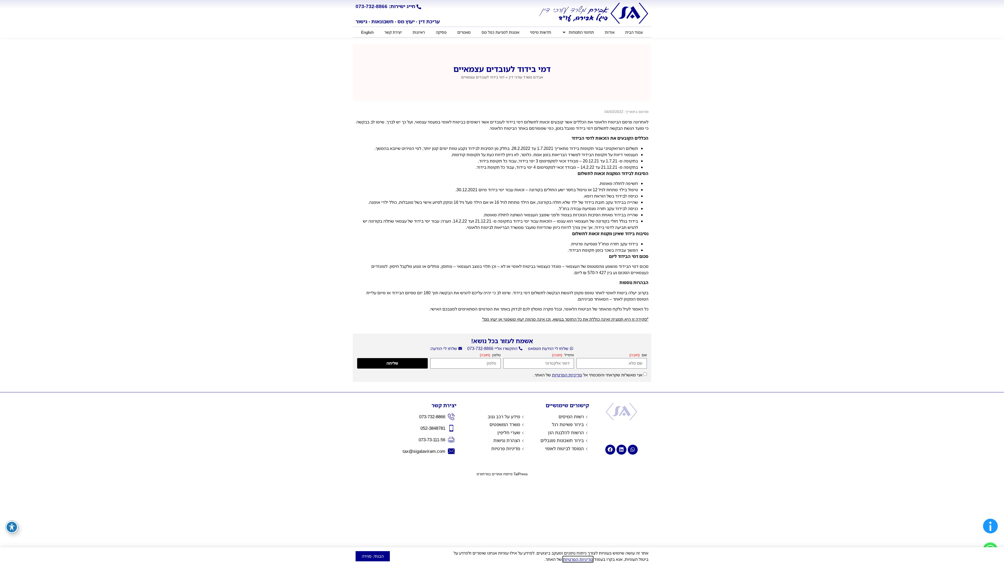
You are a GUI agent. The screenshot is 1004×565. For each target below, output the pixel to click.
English (367, 32)
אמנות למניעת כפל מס (500, 32)
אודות (609, 32)
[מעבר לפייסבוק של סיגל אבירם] (610, 450)
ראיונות (419, 32)
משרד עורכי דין (526, 77)
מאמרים (464, 32)
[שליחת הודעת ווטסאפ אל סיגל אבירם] (633, 450)
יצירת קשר (393, 32)
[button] (990, 535)
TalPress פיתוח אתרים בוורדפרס (502, 473)
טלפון (496, 355)
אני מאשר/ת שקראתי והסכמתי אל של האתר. (587, 375)
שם (644, 355)
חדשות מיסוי (540, 32)
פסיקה (441, 32)
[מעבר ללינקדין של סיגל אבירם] (621, 450)
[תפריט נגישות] (11, 527)
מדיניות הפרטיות (567, 375)
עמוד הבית (634, 32)
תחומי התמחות (581, 32)
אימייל (568, 355)
